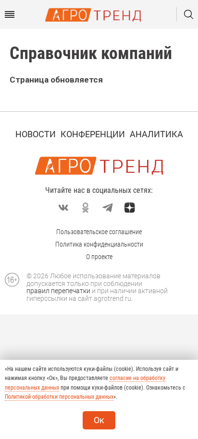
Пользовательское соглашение (99, 232)
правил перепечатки (58, 291)
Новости (35, 134)
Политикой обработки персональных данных (59, 396)
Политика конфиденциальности (99, 244)
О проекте (99, 257)
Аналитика (156, 134)
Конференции (93, 134)
